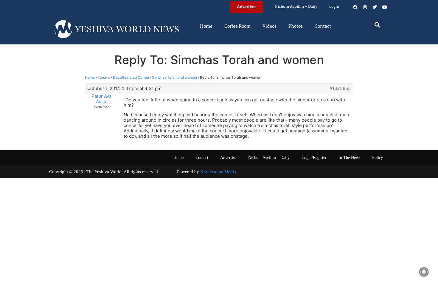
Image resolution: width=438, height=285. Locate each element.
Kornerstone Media (218, 171)
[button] (377, 25)
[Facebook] (355, 7)
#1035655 (340, 88)
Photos (295, 26)
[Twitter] (375, 7)
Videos (270, 26)
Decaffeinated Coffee (131, 77)
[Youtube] (384, 7)
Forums (104, 77)
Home (206, 26)
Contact (323, 26)
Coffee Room (237, 26)
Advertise (228, 157)
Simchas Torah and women (174, 77)
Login (334, 7)
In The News (349, 157)
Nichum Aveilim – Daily (296, 7)
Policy (377, 157)
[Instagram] (365, 7)
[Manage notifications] (424, 272)
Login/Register (314, 157)
